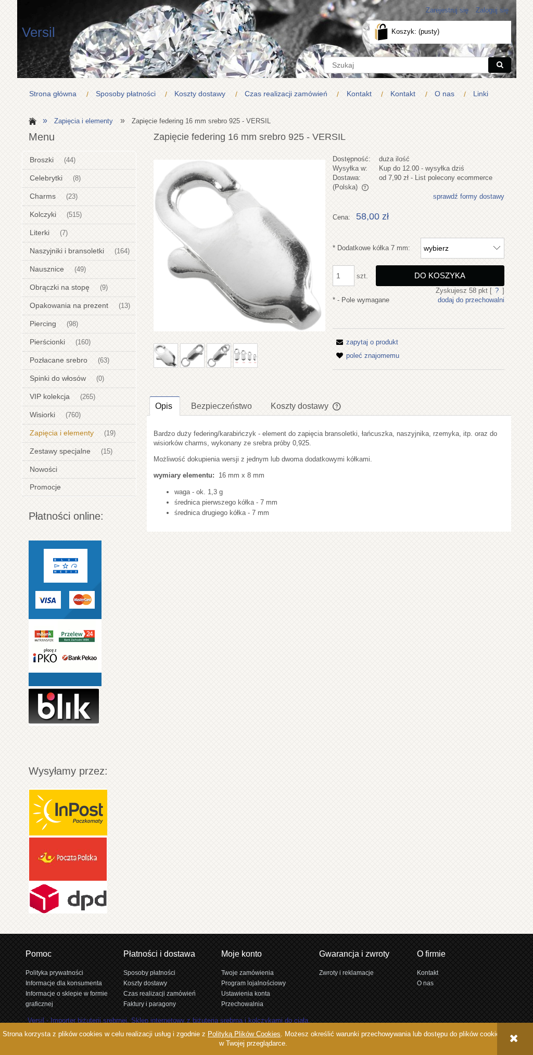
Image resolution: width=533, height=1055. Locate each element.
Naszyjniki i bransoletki (67, 251)
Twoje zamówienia (247, 972)
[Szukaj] (499, 65)
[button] (365, 342)
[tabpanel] (329, 473)
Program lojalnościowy (253, 983)
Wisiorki (42, 414)
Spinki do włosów (58, 378)
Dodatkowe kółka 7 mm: (371, 248)
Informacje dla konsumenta (64, 983)
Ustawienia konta (245, 993)
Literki (39, 232)
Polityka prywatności (54, 972)
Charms (43, 196)
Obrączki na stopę (60, 287)
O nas (425, 983)
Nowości (43, 469)
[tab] (165, 405)
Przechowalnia (242, 1003)
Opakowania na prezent (69, 305)
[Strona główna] (31, 120)
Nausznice (47, 269)
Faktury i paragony (149, 1003)
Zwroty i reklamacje (346, 972)
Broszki (42, 160)
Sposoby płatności (149, 972)
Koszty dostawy (145, 983)
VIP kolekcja (50, 396)
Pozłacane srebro (58, 360)
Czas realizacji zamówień (159, 993)
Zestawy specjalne (60, 451)
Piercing (43, 323)
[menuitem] (55, 94)
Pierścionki (47, 342)
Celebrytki (46, 178)
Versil (38, 32)
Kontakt (427, 972)
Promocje (45, 487)
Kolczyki (43, 214)
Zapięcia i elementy (62, 433)
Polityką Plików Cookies (244, 1034)
